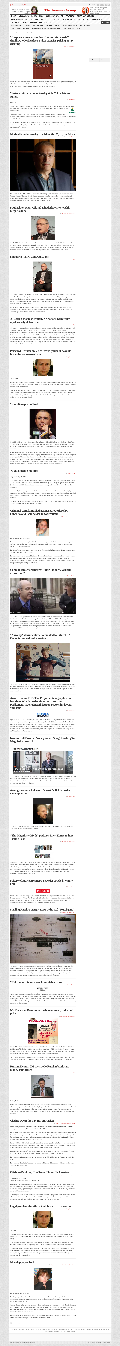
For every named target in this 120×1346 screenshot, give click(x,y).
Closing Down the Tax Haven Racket (32, 1120)
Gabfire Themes (106, 1342)
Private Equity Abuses (50, 19)
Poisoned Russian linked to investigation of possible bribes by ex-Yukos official (40, 352)
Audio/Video (24, 16)
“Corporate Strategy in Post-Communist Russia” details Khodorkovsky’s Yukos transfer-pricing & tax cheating (41, 40)
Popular (83, 60)
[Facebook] (98, 5)
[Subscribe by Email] (106, 5)
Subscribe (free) (16, 25)
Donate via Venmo (68, 28)
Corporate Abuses (67, 1016)
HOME (13, 16)
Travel (52, 22)
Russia (77, 19)
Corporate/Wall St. (54, 16)
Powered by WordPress (97, 1342)
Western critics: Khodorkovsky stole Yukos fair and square (40, 94)
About (79, 28)
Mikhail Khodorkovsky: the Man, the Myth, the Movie (42, 134)
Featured (70, 16)
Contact (27, 25)
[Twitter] (101, 5)
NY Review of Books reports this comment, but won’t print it (42, 1011)
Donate (106, 22)
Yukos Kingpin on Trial (24, 404)
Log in (89, 1342)
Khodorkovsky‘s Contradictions (29, 256)
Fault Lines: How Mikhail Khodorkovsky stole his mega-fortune (40, 209)
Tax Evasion (97, 19)
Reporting (67, 19)
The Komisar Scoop (60, 10)
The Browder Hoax (19, 22)
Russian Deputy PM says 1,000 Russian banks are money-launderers (39, 1068)
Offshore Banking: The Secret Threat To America (39, 1172)
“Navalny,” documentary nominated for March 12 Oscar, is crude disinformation (40, 636)
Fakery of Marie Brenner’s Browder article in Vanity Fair (41, 882)
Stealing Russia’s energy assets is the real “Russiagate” (42, 909)
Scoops (86, 19)
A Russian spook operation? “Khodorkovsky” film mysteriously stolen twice (40, 320)
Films (70, 641)
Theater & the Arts (38, 22)
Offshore (34, 19)
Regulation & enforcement (65, 1123)
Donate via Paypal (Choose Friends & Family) (46, 28)
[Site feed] (108, 5)
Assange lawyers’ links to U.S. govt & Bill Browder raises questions (40, 791)
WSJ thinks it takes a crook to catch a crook (36, 982)
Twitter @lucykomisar (69, 25)
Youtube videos (85, 25)
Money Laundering (19, 19)
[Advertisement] (93, 43)
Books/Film (69, 46)
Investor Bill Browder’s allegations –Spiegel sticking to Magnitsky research (42, 739)
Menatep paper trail (22, 1262)
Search (92, 4)
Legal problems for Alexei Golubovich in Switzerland (41, 1206)
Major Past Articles (85, 16)
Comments (104, 60)
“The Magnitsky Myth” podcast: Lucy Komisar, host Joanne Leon (41, 837)
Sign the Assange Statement (20, 28)
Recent (94, 60)
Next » (18, 1323)
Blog (41, 16)
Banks (34, 16)
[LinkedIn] (103, 5)
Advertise (49, 25)
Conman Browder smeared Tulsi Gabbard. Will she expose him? (40, 571)
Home (12, 33)
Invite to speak (38, 25)
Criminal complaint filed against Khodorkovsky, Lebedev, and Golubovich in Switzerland (39, 512)
